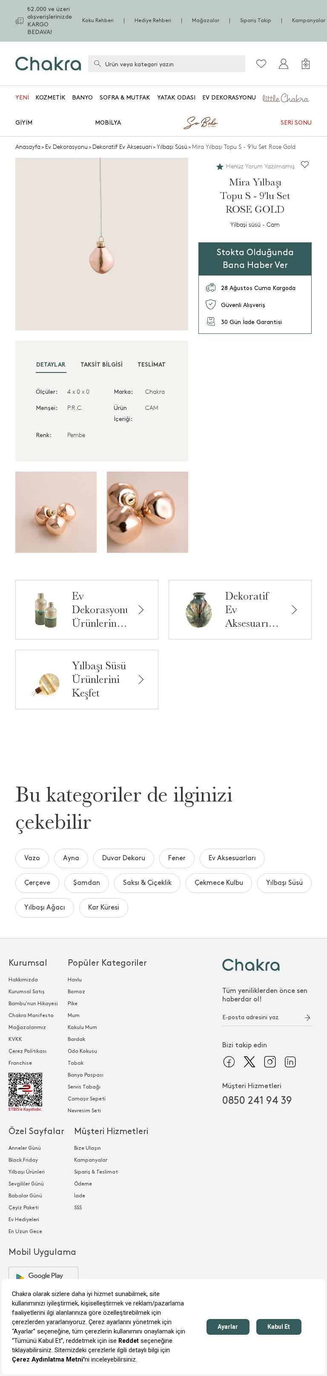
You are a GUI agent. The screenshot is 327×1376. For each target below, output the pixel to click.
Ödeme (83, 1184)
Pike (72, 1003)
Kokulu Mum (82, 1027)
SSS (78, 1207)
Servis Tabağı (84, 1087)
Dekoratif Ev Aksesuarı (122, 147)
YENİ (22, 97)
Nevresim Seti (84, 1111)
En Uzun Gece (25, 1231)
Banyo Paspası (85, 1075)
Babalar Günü (25, 1196)
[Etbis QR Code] (33, 1092)
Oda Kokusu (82, 1051)
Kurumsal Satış (27, 991)
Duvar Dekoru (123, 858)
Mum (74, 1015)
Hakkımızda (23, 980)
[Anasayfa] (48, 63)
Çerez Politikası (27, 1051)
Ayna (71, 858)
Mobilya (108, 122)
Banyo (82, 97)
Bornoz (76, 991)
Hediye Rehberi (153, 20)
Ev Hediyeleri (24, 1219)
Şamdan (86, 883)
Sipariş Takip (255, 20)
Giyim (23, 122)
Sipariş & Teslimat (96, 1172)
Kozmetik (50, 97)
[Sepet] (306, 64)
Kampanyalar (308, 20)
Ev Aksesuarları (232, 858)
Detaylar (51, 365)
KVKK (15, 1039)
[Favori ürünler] (261, 64)
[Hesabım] (284, 64)
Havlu (75, 980)
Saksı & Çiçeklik (147, 883)
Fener (177, 858)
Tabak (75, 1063)
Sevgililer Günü (26, 1184)
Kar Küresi (103, 907)
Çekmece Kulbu (219, 883)
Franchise (20, 1063)
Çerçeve (37, 883)
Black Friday (23, 1160)
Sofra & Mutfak (125, 97)
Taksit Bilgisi (101, 365)
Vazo (32, 858)
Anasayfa (27, 147)
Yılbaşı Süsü (172, 147)
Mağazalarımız (27, 1027)
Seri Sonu (296, 122)
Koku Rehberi (98, 20)
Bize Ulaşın (87, 1148)
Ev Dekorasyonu (229, 97)
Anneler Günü (25, 1148)
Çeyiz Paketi (24, 1207)
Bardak (76, 1039)
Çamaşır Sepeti (87, 1099)
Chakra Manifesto (31, 1015)
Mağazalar (205, 20)
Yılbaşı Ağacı (44, 907)
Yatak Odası (176, 97)
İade (79, 1196)
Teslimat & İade (162, 365)
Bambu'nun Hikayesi (33, 1003)
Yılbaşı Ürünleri (27, 1172)
